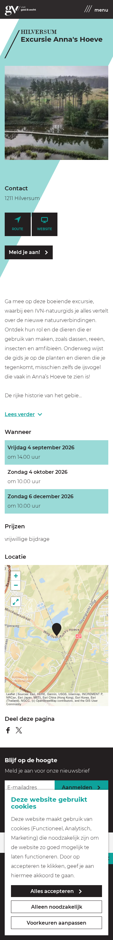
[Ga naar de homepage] (20, 11)
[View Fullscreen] (15, 601)
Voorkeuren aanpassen (56, 923)
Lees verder (20, 414)
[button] (56, 629)
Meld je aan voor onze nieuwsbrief (47, 771)
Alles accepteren (52, 891)
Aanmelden (77, 787)
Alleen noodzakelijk (56, 907)
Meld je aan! (24, 252)
